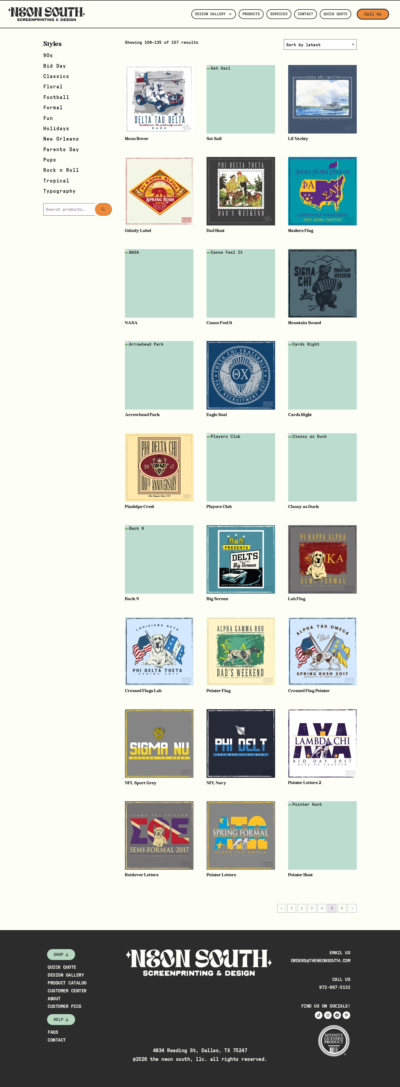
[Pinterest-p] (346, 1015)
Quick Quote (335, 14)
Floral (53, 86)
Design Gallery (210, 14)
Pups (49, 160)
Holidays (56, 128)
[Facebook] (337, 1015)
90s (48, 55)
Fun (48, 118)
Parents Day (61, 149)
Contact (305, 14)
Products (251, 14)
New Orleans (61, 139)
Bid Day (54, 66)
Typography (59, 191)
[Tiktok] (318, 1015)
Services (279, 14)
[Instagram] (328, 1015)
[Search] (103, 209)
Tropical (56, 181)
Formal (53, 107)
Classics (56, 76)
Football (56, 97)
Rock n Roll (61, 170)
